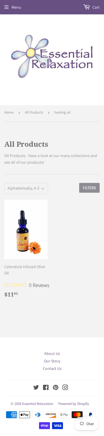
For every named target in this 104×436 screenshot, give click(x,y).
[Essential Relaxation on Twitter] (36, 388)
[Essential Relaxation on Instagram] (65, 388)
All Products (34, 112)
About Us (52, 353)
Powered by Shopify (73, 403)
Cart (96, 7)
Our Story (52, 361)
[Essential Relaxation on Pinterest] (56, 388)
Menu (16, 7)
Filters (89, 188)
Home (9, 112)
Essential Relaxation (37, 403)
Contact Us (52, 368)
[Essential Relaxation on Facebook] (46, 388)
